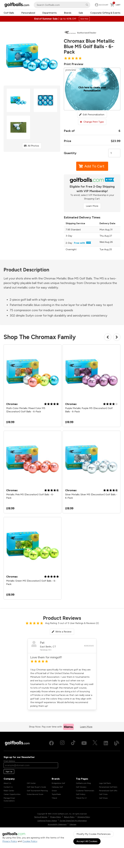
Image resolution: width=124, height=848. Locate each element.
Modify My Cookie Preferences (94, 834)
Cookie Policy (29, 841)
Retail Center (9, 791)
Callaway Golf (57, 787)
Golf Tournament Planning (37, 791)
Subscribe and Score (35, 794)
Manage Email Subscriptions (9, 799)
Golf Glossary (81, 787)
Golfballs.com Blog (83, 783)
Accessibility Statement (57, 824)
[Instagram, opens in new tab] (62, 743)
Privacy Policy (9, 841)
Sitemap (72, 824)
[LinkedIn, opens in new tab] (105, 743)
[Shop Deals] (62, 18)
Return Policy (69, 817)
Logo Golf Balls (105, 783)
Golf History (80, 794)
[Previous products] (107, 337)
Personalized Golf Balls (108, 787)
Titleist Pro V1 (81, 798)
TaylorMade (56, 794)
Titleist (54, 798)
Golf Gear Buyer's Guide (36, 787)
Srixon (54, 791)
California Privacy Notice (47, 821)
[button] (87, 5)
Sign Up (9, 771)
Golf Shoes (103, 798)
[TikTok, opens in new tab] (73, 743)
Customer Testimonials (85, 791)
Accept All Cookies (87, 841)
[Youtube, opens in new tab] (84, 743)
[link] (101, 4)
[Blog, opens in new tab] (116, 743)
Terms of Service (40, 817)
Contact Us (8, 787)
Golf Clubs (103, 794)
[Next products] (116, 337)
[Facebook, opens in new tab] (51, 743)
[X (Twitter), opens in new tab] (95, 743)
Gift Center (31, 783)
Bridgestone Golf (58, 783)
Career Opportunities (12, 794)
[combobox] (62, 5)
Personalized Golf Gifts (108, 791)
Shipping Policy (83, 817)
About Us (7, 783)
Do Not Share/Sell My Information (73, 821)
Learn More (92, 206)
